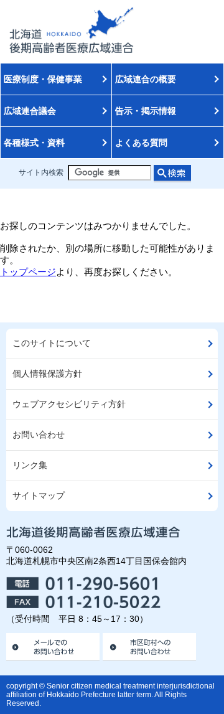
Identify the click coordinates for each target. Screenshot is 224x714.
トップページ (28, 271)
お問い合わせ (38, 434)
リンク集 (29, 465)
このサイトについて (51, 343)
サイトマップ (38, 495)
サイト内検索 (41, 172)
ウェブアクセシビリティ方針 (69, 404)
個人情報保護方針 (47, 373)
